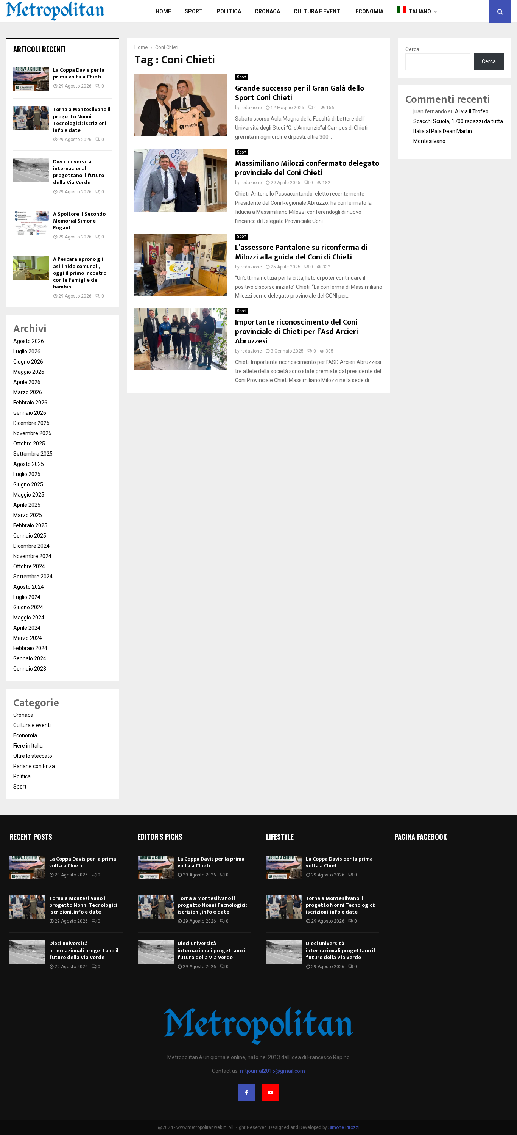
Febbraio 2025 (30, 525)
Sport (194, 11)
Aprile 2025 (26, 505)
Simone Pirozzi (344, 1127)
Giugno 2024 (28, 607)
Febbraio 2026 (30, 403)
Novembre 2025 (32, 433)
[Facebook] (246, 1092)
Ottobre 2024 (29, 566)
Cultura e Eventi (318, 11)
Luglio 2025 (26, 474)
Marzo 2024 (27, 638)
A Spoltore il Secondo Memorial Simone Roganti (79, 221)
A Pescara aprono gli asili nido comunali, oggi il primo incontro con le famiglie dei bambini (79, 273)
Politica (228, 11)
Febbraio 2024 (30, 648)
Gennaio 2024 (29, 658)
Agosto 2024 (28, 587)
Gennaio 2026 (29, 413)
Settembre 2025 (33, 454)
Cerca (412, 49)
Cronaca (267, 11)
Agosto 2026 (28, 341)
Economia (369, 11)
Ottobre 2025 (29, 444)
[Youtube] (270, 1092)
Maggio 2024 (28, 618)
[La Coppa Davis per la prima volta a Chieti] (31, 79)
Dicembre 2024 (31, 546)
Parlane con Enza (34, 766)
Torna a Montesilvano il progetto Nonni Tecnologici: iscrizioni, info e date (82, 120)
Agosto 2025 (28, 464)
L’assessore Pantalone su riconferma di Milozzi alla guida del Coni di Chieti (301, 252)
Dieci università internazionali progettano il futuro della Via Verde (78, 172)
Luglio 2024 (26, 597)
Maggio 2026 (28, 372)
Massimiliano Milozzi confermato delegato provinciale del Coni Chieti (307, 168)
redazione (251, 107)
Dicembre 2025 (31, 423)
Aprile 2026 (26, 382)
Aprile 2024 (26, 628)
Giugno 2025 (28, 484)
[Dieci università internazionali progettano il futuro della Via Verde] (31, 170)
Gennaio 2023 (29, 669)
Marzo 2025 (27, 515)
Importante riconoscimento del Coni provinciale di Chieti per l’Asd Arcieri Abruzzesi (296, 332)
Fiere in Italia (28, 746)
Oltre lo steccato (32, 756)
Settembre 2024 (33, 577)
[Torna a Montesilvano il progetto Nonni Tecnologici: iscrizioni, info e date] (31, 118)
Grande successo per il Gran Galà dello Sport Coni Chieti (299, 93)
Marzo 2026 (27, 392)
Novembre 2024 (32, 556)
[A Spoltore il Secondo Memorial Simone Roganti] (31, 223)
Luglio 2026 (26, 351)
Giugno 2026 (28, 362)
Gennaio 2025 (29, 536)
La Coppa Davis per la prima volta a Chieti (78, 73)
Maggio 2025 (28, 495)
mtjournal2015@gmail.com (272, 1071)
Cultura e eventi (32, 725)
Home (163, 11)
